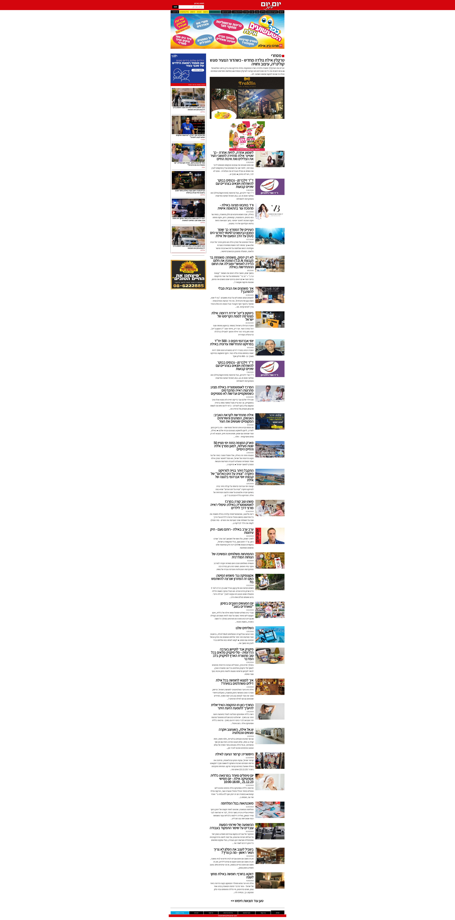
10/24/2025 (250, 323)
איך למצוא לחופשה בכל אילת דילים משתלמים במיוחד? (235, 682)
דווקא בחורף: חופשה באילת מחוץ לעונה (232, 875)
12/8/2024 (250, 483)
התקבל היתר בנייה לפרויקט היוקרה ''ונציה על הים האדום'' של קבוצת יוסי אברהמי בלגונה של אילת (232, 475)
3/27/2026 (250, 239)
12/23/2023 (250, 758)
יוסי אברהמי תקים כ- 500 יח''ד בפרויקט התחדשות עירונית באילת (232, 342)
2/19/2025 (250, 453)
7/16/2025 (250, 372)
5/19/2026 (250, 162)
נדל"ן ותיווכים (184, 12)
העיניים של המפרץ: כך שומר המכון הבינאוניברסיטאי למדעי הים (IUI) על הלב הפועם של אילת (232, 232)
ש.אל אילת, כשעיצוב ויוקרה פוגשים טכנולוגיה (236, 731)
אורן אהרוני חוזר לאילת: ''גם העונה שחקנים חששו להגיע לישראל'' (190, 136)
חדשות (281, 12)
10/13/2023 (250, 831)
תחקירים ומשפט (272, 12)
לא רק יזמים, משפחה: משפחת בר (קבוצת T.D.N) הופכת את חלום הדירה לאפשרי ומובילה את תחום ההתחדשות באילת (232, 262)
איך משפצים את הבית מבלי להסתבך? (236, 290)
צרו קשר (263, 913)
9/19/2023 (250, 881)
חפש (175, 7)
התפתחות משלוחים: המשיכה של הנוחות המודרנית (233, 555)
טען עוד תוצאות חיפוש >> (247, 900)
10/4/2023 (250, 856)
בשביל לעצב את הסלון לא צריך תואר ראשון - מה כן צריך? (234, 851)
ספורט (246, 12)
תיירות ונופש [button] (238, 12)
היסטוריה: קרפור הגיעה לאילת (234, 754)
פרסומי (205, 12)
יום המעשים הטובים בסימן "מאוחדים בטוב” (237, 605)
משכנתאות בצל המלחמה (237, 803)
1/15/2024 (250, 711)
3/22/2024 (250, 585)
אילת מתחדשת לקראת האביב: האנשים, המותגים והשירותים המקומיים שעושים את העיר (234, 418)
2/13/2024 (250, 687)
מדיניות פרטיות (228, 913)
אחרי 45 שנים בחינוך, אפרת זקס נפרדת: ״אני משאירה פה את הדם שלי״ (189, 164)
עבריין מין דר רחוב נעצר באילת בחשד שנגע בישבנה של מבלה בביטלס (190, 191)
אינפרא (220, 916)
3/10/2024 (250, 662)
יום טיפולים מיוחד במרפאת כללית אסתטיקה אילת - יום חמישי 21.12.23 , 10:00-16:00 (232, 778)
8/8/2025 (250, 347)
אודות (277, 913)
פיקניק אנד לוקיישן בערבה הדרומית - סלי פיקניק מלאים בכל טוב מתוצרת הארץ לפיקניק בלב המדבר (232, 654)
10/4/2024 (250, 536)
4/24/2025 (250, 397)
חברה (252, 12)
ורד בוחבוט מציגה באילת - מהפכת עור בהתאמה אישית (236, 206)
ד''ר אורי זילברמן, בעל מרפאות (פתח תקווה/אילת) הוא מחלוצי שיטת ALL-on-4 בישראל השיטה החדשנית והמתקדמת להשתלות (232, 195)
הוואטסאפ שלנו (214, 12)
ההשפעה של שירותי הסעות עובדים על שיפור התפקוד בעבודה (232, 826)
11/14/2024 (250, 511)
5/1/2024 (250, 561)
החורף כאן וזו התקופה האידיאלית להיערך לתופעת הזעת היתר (232, 706)
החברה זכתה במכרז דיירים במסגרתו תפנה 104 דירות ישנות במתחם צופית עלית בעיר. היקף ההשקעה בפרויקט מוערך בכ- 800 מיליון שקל (232, 353)
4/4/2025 (250, 425)
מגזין (257, 12)
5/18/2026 (250, 190)
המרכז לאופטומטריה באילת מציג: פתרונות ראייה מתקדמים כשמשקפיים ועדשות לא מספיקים (232, 390)
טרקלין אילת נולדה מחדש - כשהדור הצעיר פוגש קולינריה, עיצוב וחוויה (247, 62)
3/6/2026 (250, 270)
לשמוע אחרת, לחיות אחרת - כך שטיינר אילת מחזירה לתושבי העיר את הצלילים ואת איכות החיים (232, 155)
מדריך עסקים (180, 913)
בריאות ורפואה (226, 12)
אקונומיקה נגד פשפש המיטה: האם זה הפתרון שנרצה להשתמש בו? (232, 578)
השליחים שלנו (245, 627)
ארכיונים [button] (175, 12)
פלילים (263, 12)
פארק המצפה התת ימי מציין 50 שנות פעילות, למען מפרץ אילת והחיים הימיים (234, 445)
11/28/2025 (250, 295)
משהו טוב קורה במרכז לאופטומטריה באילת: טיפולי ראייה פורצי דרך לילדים (232, 504)
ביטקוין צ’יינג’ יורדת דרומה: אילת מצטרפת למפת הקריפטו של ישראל (233, 316)
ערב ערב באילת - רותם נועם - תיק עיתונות (232, 531)
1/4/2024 (250, 736)
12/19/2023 (250, 785)
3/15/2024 (250, 631)
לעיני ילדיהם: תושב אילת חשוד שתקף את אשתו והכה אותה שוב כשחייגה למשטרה (189, 219)
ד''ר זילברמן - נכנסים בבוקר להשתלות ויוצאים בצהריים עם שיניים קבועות (235, 183)
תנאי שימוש (246, 913)
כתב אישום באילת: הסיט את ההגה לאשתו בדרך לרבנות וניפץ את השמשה (189, 108)
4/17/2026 (250, 212)
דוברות (199, 12)
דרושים (193, 12)
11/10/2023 (250, 807)
